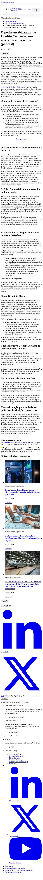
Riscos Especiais (14, 758)
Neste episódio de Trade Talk (10, 87)
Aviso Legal (9, 866)
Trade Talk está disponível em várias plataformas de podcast (20, 442)
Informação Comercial (16, 756)
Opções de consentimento (13, 872)
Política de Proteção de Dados (15, 868)
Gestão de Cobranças (16, 760)
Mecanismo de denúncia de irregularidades (19, 870)
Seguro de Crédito (15, 754)
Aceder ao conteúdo (7, 2)
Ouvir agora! (21, 139)
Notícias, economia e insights (18, 762)
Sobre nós (12, 764)
